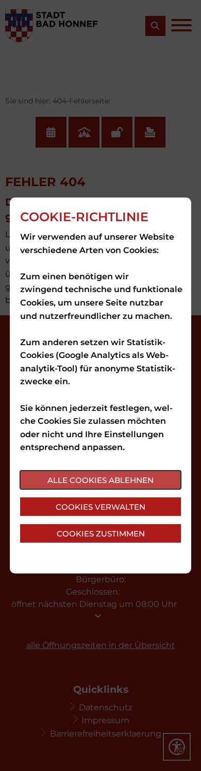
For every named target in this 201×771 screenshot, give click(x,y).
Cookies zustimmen (101, 534)
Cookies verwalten (100, 507)
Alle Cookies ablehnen (100, 480)
